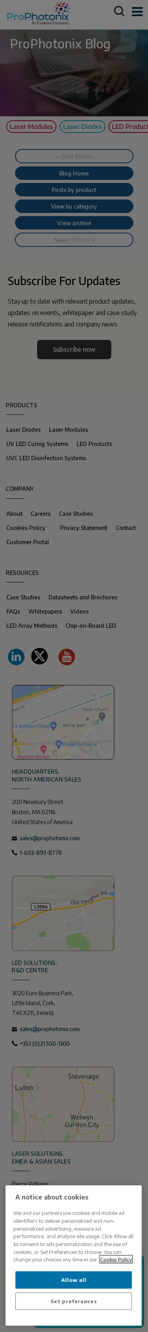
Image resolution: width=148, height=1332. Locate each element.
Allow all (73, 1279)
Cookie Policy (116, 1259)
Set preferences (74, 1301)
